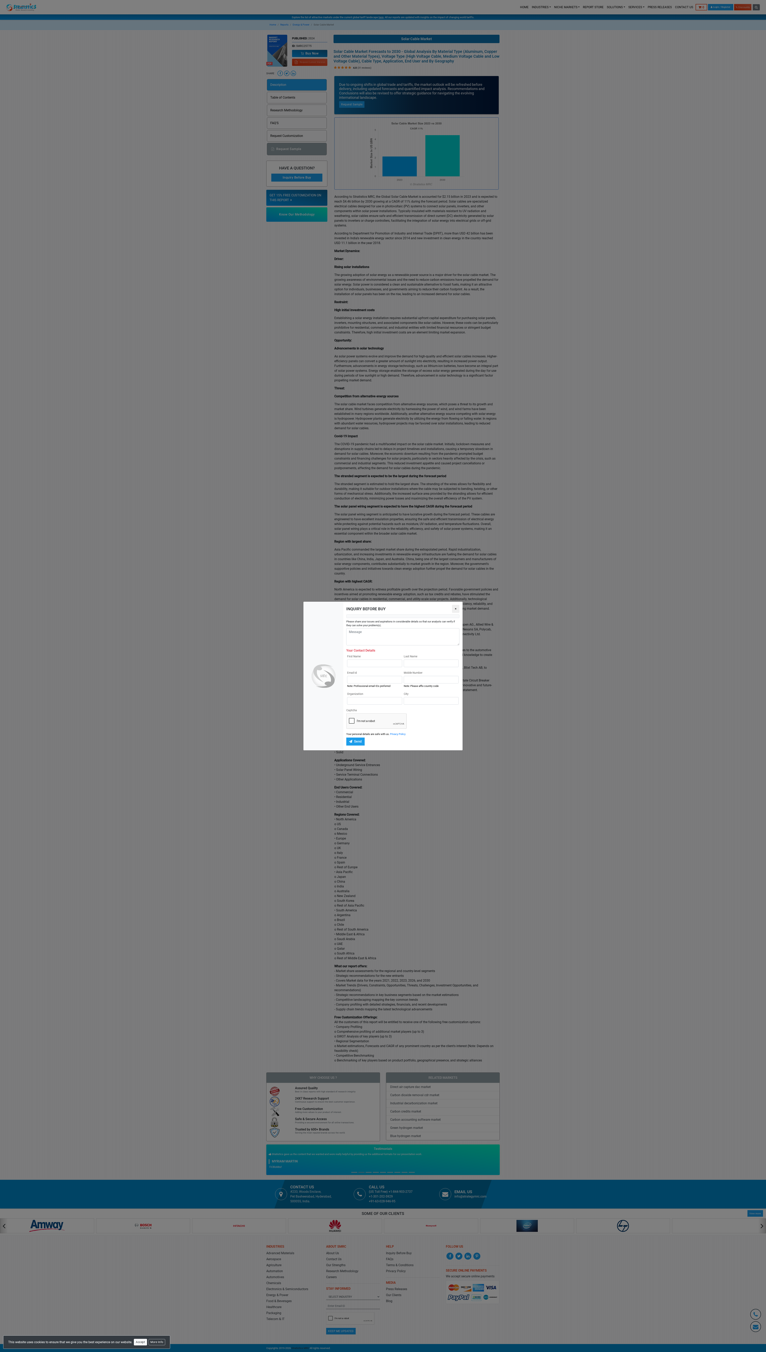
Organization (355, 693)
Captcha (351, 710)
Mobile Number (413, 672)
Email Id (352, 672)
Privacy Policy (398, 734)
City (406, 693)
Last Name (410, 656)
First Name (354, 656)
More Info (156, 1342)
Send (358, 741)
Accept (140, 1342)
